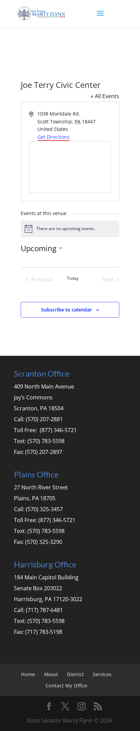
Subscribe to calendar (66, 309)
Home (28, 674)
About (51, 674)
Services (102, 674)
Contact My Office (66, 685)
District (75, 674)
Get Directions (53, 137)
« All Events (105, 96)
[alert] (70, 228)
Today (72, 278)
